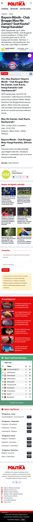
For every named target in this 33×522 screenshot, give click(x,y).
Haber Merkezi (17, 173)
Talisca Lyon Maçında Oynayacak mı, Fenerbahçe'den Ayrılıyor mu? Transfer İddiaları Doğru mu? (24, 220)
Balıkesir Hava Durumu (10, 490)
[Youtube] (27, 177)
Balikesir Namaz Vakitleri (11, 492)
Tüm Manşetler (8, 498)
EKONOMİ (14, 9)
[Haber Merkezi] (6, 174)
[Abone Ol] (30, 74)
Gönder (5, 270)
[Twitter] (20, 177)
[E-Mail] (13, 177)
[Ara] (31, 3)
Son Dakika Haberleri (10, 500)
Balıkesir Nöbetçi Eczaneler (12, 488)
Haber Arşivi (7, 502)
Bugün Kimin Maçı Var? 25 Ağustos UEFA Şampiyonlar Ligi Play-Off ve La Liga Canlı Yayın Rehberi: (9, 240)
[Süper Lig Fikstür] (30, 409)
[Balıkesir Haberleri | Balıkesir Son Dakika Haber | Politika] (16, 3)
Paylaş (5, 73)
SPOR (11, 14)
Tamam (23, 519)
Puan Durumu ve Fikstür (11, 496)
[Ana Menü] (2, 3)
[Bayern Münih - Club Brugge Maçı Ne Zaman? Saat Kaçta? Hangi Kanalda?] (16, 61)
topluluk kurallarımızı (18, 276)
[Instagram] (23, 177)
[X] (16, 482)
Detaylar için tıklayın (16, 403)
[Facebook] (16, 177)
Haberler (4, 14)
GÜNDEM (4, 9)
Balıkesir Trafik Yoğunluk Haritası (13, 494)
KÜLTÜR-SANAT (25, 9)
